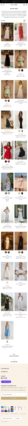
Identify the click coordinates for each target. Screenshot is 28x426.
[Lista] (26, 20)
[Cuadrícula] (24, 20)
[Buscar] (4, 4)
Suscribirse (14, 398)
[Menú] (1, 4)
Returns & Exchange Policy (14, 413)
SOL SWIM (5, 421)
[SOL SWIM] (14, 4)
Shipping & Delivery (23, 413)
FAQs (2, 413)
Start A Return (6, 413)
